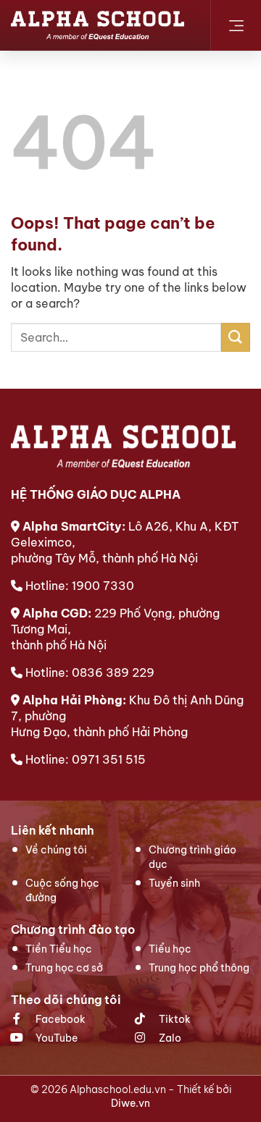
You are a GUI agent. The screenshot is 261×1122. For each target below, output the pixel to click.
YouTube (55, 1038)
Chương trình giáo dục (192, 857)
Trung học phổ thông (199, 967)
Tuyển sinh (174, 883)
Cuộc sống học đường (62, 890)
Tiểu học (170, 949)
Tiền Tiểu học (58, 949)
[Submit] (235, 337)
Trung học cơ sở (64, 967)
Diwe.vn (130, 1103)
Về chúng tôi (56, 849)
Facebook (59, 1019)
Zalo (169, 1038)
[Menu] (236, 25)
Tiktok (174, 1019)
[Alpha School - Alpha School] (97, 25)
